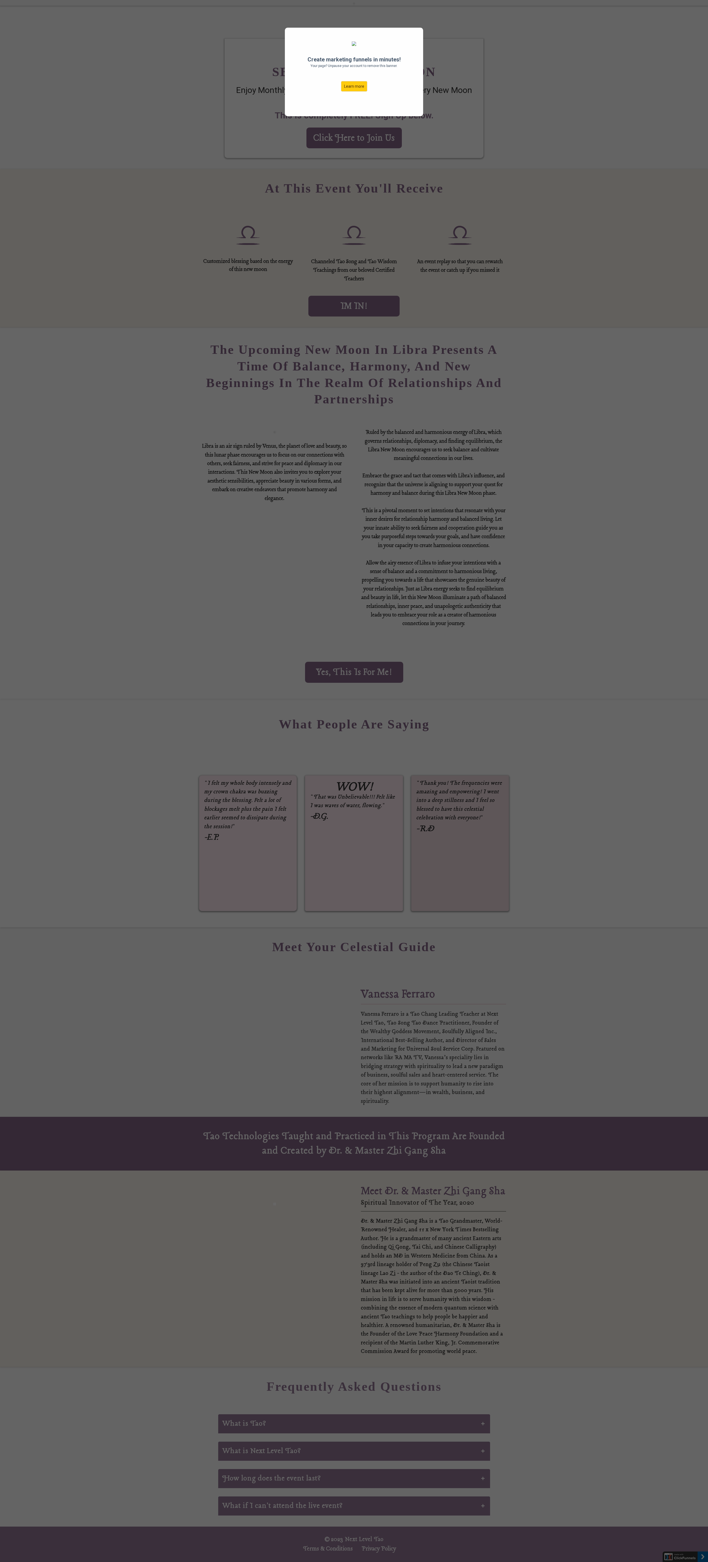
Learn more (354, 86)
